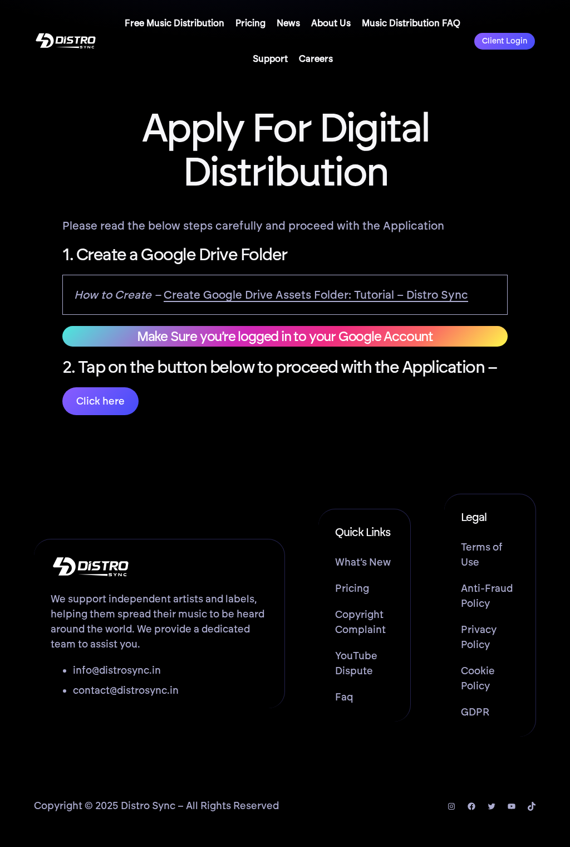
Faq (344, 697)
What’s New (363, 562)
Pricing (352, 588)
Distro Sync (148, 806)
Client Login (504, 41)
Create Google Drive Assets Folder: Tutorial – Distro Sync (316, 294)
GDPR (475, 712)
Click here (100, 401)
